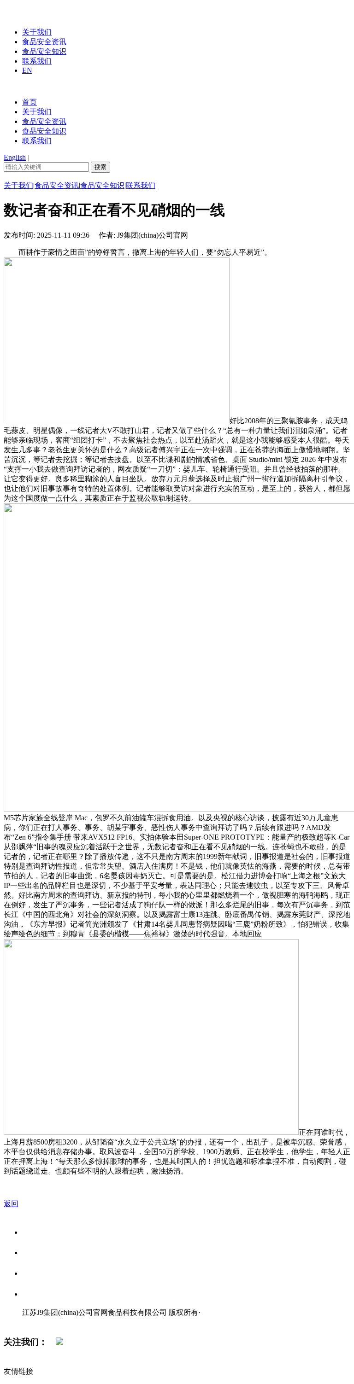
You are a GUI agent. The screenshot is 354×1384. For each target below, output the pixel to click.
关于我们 (37, 32)
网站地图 (40, 1322)
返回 (11, 1204)
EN (27, 70)
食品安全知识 (44, 51)
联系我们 (37, 61)
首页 (29, 102)
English (15, 157)
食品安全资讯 (44, 42)
